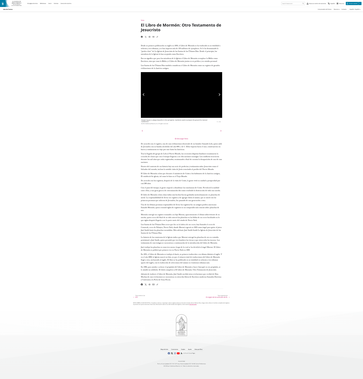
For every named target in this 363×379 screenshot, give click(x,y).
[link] (142, 284)
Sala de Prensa (7, 9)
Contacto (344, 9)
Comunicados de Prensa (324, 9)
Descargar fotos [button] (182, 139)
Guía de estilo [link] (193, 304)
